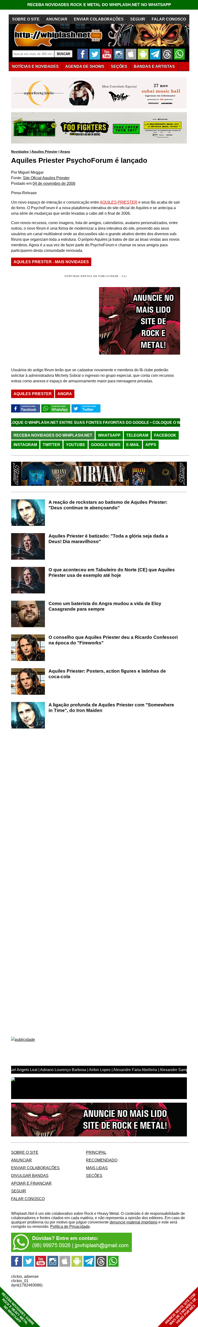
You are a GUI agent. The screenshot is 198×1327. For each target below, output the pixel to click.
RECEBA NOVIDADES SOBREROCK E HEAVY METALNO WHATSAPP (18, 1309)
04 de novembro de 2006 (54, 183)
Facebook (165, 435)
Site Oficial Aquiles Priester (46, 178)
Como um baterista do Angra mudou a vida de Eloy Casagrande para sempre (105, 606)
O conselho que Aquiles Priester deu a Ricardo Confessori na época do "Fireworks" (113, 640)
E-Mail (133, 445)
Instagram (25, 445)
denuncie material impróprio (133, 1222)
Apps (150, 445)
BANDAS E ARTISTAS (154, 66)
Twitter (51, 445)
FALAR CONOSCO (169, 19)
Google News (105, 445)
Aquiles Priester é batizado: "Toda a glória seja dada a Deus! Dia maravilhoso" (108, 538)
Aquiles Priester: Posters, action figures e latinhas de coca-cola (107, 673)
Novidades (20, 151)
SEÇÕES (119, 66)
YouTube (75, 445)
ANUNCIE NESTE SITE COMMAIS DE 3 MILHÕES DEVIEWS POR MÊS (180, 1309)
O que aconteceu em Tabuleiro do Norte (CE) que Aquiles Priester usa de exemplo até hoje (112, 572)
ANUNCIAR (56, 19)
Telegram (137, 435)
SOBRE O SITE (26, 19)
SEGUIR (137, 19)
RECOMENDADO (101, 1160)
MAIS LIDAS (97, 1168)
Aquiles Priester (44, 151)
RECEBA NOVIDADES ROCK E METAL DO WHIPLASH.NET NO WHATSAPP (99, 4)
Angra (65, 151)
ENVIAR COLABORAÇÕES (99, 19)
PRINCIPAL (96, 1152)
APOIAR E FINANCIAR (31, 1183)
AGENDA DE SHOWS (84, 66)
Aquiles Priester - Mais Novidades (51, 262)
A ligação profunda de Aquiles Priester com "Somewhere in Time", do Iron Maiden (111, 707)
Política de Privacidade (70, 1226)
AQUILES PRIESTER (118, 202)
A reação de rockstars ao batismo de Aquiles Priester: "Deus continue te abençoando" (108, 505)
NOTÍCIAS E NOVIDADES (35, 66)
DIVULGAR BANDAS (30, 1176)
